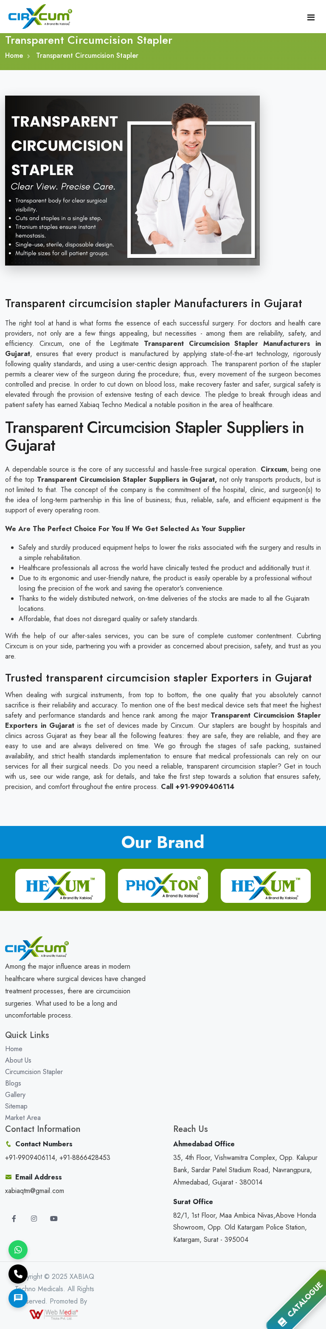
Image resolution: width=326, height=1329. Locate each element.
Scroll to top (19, 666)
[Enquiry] (18, 1298)
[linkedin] (54, 1219)
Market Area (23, 1118)
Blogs (13, 1083)
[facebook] (14, 1219)
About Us (18, 1060)
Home (14, 55)
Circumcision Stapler (34, 1072)
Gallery (15, 1095)
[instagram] (34, 1219)
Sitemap (16, 1106)
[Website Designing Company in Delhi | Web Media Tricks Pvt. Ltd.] (54, 1313)
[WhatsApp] (18, 1249)
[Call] (18, 1274)
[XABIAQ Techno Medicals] (40, 15)
